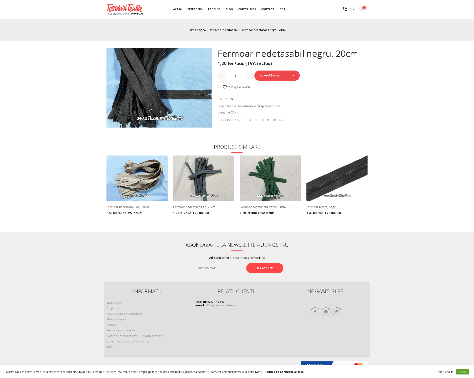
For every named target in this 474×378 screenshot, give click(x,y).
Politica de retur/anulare (120, 330)
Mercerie (215, 30)
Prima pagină (197, 30)
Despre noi (113, 308)
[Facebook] (262, 120)
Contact (111, 325)
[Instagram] (326, 311)
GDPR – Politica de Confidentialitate (127, 341)
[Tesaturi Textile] (124, 9)
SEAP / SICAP (114, 302)
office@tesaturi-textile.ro (220, 305)
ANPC (110, 347)
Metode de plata (116, 319)
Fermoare (231, 30)
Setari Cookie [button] (445, 371)
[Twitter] (268, 120)
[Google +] (281, 120)
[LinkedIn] (288, 120)
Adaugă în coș (269, 75)
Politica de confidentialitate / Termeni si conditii (134, 336)
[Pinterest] (274, 120)
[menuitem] (177, 9)
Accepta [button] (462, 371)
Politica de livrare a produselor (124, 313)
